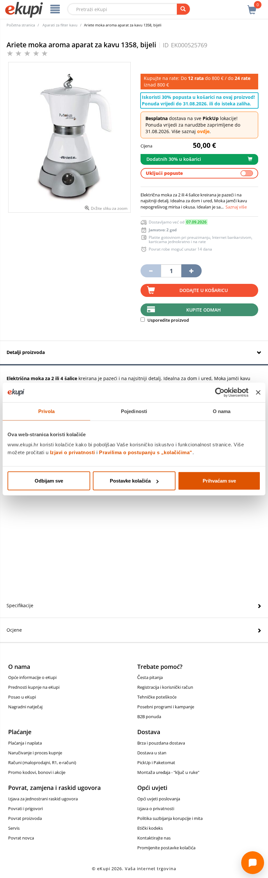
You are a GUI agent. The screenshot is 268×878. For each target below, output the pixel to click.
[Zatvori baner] (258, 392)
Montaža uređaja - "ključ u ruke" (168, 772)
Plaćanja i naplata (25, 743)
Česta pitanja (150, 677)
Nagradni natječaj (25, 707)
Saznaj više (236, 207)
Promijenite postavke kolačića (166, 848)
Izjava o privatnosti (155, 808)
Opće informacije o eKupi (32, 677)
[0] (252, 6)
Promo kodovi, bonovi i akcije (36, 772)
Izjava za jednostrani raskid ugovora (43, 799)
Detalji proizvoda (26, 352)
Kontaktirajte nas (154, 838)
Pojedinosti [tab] (134, 411)
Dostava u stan (151, 753)
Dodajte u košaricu (203, 290)
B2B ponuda (149, 716)
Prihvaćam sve (219, 481)
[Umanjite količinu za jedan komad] (151, 270)
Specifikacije (20, 605)
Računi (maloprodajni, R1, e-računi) (42, 762)
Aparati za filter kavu (59, 25)
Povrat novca (21, 838)
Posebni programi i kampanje (165, 707)
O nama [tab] (222, 411)
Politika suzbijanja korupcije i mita (170, 818)
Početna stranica (21, 25)
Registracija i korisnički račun (165, 687)
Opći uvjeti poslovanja (158, 799)
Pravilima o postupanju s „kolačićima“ (146, 452)
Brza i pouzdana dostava (161, 743)
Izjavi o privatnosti (72, 452)
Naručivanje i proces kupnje (35, 753)
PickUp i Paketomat (156, 762)
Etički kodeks (150, 828)
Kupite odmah (203, 310)
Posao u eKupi (22, 697)
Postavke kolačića (130, 481)
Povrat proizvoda (25, 818)
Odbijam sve (49, 481)
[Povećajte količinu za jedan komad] (191, 270)
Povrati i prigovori (25, 808)
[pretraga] (183, 9)
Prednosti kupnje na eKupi (33, 687)
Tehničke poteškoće (156, 697)
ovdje (203, 131)
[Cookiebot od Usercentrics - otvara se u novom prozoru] (219, 392)
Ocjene (14, 630)
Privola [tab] (46, 411)
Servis (14, 828)
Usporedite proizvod (167, 320)
